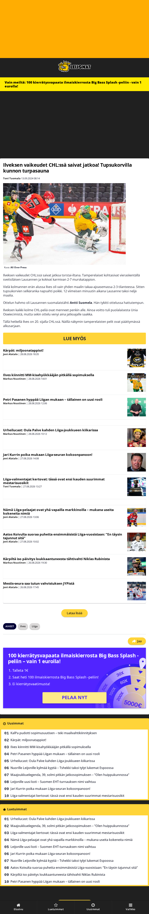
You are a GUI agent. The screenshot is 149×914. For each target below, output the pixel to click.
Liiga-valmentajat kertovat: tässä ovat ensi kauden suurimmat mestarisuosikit (54, 481)
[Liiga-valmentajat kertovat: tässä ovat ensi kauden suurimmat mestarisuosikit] (136, 487)
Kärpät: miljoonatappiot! (23, 350)
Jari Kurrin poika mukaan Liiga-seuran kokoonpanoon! (47, 454)
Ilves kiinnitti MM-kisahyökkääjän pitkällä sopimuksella (48, 375)
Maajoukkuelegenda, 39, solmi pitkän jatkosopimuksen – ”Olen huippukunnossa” (69, 775)
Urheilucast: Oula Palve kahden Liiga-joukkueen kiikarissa (50, 430)
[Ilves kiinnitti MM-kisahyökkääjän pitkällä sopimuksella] (136, 382)
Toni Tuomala (12, 178)
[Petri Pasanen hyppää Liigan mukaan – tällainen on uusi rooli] (136, 407)
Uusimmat (15, 723)
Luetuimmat (17, 809)
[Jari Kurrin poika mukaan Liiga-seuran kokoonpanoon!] (136, 462)
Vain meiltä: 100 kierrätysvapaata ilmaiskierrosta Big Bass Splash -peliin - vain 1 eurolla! (73, 84)
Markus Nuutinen (14, 378)
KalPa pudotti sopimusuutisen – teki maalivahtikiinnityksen (53, 733)
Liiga (35, 626)
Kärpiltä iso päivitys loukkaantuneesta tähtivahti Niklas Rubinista (56, 559)
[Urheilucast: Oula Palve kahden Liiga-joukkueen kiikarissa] (136, 437)
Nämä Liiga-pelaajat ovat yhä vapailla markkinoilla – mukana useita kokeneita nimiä (58, 511)
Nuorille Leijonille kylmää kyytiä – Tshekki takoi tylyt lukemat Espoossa (61, 768)
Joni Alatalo (10, 354)
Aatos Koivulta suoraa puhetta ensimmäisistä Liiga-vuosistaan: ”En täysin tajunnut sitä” (62, 536)
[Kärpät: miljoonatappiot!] (136, 358)
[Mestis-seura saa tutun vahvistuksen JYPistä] (136, 591)
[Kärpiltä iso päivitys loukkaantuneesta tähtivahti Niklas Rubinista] (136, 566)
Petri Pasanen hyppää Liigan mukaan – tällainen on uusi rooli (52, 399)
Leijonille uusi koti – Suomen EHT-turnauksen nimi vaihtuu (53, 782)
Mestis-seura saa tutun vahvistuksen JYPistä (38, 583)
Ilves (23, 626)
